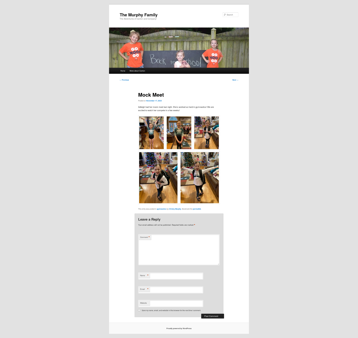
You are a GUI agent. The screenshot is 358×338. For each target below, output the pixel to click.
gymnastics (161, 209)
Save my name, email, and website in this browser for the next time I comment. (171, 310)
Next (235, 80)
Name (144, 275)
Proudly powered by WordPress (179, 328)
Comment (145, 237)
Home (122, 70)
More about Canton (137, 70)
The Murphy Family (139, 15)
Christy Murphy (175, 209)
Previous (124, 80)
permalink (197, 209)
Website (143, 303)
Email (144, 289)
